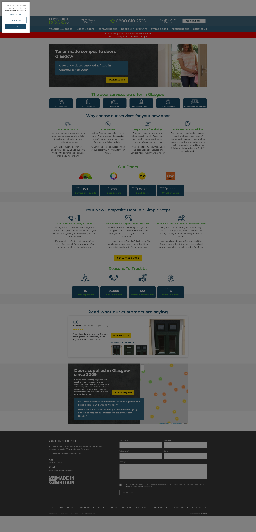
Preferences (15, 20)
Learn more (15, 14)
